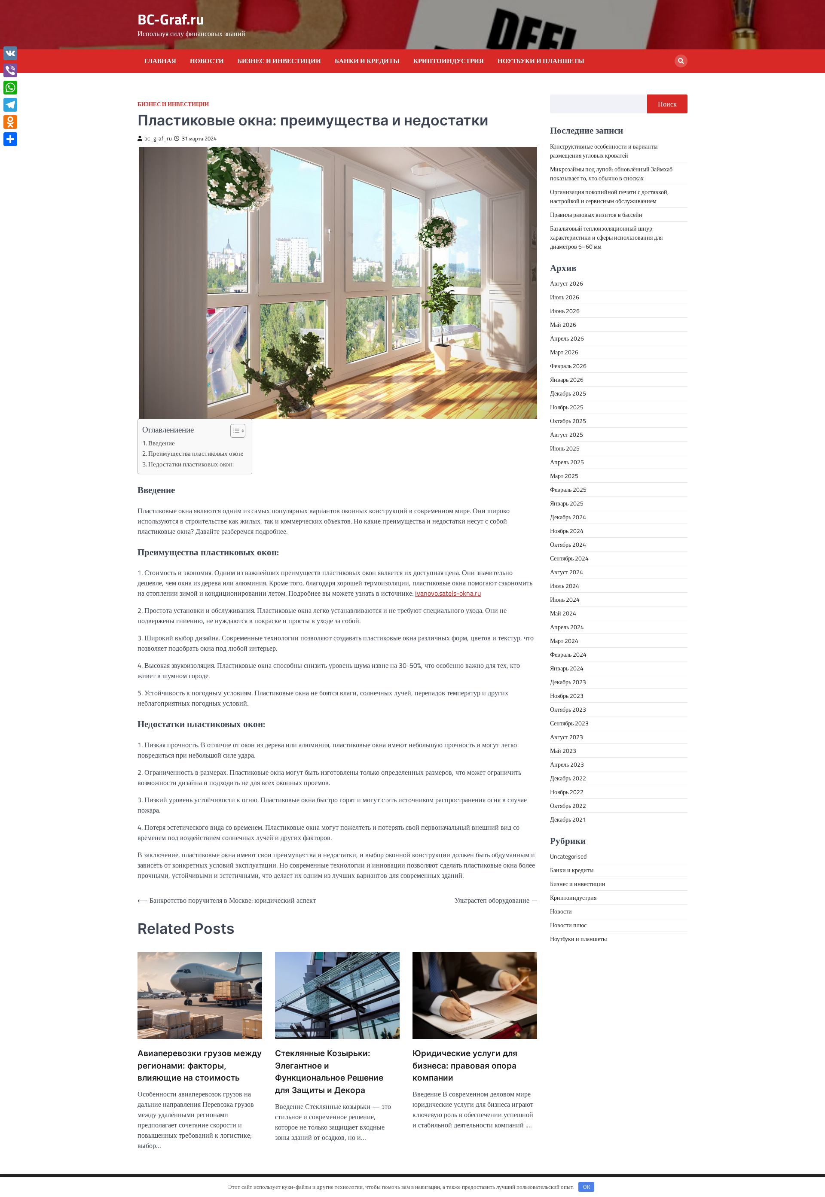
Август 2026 (566, 282)
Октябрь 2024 (568, 543)
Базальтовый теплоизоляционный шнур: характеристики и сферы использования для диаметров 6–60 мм (606, 236)
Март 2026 (564, 351)
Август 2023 (566, 736)
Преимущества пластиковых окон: (195, 453)
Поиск (667, 104)
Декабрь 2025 (568, 392)
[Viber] (10, 70)
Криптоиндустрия (448, 61)
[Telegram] (10, 104)
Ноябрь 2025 (567, 406)
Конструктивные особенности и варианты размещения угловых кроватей (603, 150)
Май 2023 (563, 750)
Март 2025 (564, 475)
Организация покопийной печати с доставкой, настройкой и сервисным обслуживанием (609, 196)
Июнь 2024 (565, 598)
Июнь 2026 (565, 310)
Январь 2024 (567, 667)
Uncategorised (568, 855)
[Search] (681, 61)
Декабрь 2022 (568, 777)
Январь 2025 (567, 502)
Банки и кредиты (367, 61)
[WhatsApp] (10, 87)
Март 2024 (564, 640)
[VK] (10, 53)
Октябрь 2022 (568, 805)
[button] (233, 430)
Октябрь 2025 (568, 420)
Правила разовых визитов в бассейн (596, 214)
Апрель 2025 (567, 461)
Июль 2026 (564, 296)
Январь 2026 (567, 379)
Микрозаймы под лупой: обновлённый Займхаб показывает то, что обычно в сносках (611, 173)
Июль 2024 (564, 585)
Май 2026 (563, 324)
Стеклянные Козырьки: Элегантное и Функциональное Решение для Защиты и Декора (329, 1071)
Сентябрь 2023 (569, 722)
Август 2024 (566, 571)
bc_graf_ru (158, 138)
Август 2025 (566, 434)
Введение (161, 443)
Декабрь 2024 (568, 516)
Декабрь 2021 (568, 818)
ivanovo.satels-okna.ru (448, 593)
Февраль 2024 (568, 653)
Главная (160, 61)
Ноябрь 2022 (567, 791)
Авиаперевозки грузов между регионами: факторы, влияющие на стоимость (200, 1065)
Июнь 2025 (565, 447)
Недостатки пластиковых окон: (191, 464)
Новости (207, 61)
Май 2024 (563, 612)
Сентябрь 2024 (569, 557)
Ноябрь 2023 (567, 695)
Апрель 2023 (567, 763)
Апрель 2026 (567, 337)
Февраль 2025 (568, 488)
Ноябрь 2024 (567, 530)
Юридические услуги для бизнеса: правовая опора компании (464, 1065)
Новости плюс (568, 924)
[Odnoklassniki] (10, 122)
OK (586, 1186)
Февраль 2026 (568, 365)
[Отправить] (10, 139)
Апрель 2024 (567, 626)
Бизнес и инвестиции (279, 61)
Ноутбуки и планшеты (541, 61)
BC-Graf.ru (171, 19)
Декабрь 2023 (568, 681)
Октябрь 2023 (568, 708)
